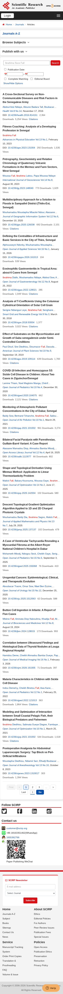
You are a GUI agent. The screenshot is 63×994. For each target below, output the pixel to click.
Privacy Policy (41, 965)
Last (23, 792)
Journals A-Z (8, 914)
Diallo (10, 277)
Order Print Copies (11, 956)
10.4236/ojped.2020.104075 (22, 395)
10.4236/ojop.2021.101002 (22, 737)
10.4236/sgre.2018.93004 (21, 322)
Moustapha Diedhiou (13, 761)
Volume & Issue (10, 974)
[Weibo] (49, 811)
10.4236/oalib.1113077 (19, 456)
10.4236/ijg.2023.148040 (20, 188)
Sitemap (6, 927)
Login (7, 15)
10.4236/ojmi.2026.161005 (21, 667)
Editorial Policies (42, 918)
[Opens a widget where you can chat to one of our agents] (51, 988)
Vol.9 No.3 (44, 314)
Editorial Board (42, 79)
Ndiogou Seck (29, 553)
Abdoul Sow (48, 277)
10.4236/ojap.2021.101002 (22, 428)
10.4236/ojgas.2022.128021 (22, 289)
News (5, 936)
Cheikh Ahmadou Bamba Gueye (36, 655)
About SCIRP (43, 909)
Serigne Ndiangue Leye (15, 310)
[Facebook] (19, 811)
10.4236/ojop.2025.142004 (22, 493)
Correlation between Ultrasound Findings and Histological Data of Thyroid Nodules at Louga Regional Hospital (31, 646)
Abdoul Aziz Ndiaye (12, 107)
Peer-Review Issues (44, 927)
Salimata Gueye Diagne (35, 724)
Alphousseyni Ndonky (13, 244)
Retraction (39, 960)
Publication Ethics (43, 951)
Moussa (9, 175)
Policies (39, 942)
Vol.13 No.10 (42, 765)
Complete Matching (18, 79)
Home (9, 24)
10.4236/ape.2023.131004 (21, 147)
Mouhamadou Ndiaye (30, 277)
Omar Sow (27, 586)
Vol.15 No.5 (36, 558)
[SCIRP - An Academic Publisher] (22, 5)
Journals (19, 24)
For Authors (40, 923)
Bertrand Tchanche (24, 415)
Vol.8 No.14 (16, 111)
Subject (6, 918)
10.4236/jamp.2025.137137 (22, 529)
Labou (24, 175)
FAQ (4, 970)
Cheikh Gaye (44, 553)
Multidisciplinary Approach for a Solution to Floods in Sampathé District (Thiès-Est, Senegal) (29, 203)
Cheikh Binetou (29, 688)
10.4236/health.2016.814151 (22, 115)
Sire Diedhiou (21, 346)
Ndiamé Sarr (31, 761)
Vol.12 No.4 (38, 452)
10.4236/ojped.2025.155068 (22, 566)
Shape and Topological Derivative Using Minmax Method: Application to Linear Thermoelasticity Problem (27, 472)
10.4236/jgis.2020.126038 (21, 224)
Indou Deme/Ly (10, 688)
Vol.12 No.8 (44, 281)
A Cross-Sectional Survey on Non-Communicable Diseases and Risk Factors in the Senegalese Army (30, 98)
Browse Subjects (14, 42)
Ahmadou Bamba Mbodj (41, 448)
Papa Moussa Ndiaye (45, 175)
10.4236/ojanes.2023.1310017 (23, 773)
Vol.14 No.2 (39, 485)
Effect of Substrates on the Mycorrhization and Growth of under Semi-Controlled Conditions (31, 338)
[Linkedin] (34, 811)
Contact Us (8, 932)
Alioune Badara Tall (33, 107)
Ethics (37, 914)
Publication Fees (42, 932)
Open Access (40, 947)
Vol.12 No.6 (52, 216)
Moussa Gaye (41, 480)
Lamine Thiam (10, 383)
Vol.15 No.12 (34, 590)
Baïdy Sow (8, 415)
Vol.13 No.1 (41, 139)
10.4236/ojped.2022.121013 (22, 700)
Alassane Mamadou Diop (15, 448)
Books (5, 923)
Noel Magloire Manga (30, 383)
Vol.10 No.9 (45, 350)
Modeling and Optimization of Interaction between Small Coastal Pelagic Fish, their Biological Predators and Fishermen (28, 715)
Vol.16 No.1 (43, 249)
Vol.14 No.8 (46, 180)
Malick (8, 480)
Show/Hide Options (13, 83)
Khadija (48, 619)
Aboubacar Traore (12, 586)
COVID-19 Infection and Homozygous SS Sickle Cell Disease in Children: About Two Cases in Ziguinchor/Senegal (28, 374)
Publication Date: (16, 69)
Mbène (8, 619)
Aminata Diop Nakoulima (27, 619)
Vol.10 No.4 (36, 387)
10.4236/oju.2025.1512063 (22, 598)
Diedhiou (12, 724)
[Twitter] (4, 811)
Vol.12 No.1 (36, 692)
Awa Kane (45, 688)
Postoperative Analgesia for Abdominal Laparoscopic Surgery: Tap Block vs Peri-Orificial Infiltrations (28, 752)
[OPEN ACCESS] (53, 5)
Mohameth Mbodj (12, 553)
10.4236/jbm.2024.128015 (21, 631)
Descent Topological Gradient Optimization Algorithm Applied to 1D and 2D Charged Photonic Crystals (29, 508)
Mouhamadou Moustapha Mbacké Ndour (23, 212)
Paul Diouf (8, 346)
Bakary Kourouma (24, 480)
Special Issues (41, 936)
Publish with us (13, 51)
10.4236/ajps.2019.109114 (21, 359)
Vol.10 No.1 (38, 420)
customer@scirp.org (16, 828)
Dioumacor (37, 346)
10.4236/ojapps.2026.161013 (23, 257)
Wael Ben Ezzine (43, 586)
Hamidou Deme (11, 655)
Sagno (37, 517)
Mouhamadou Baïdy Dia (15, 517)
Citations (33, 119)
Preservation (40, 956)
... (46, 787)
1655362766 (12, 837)
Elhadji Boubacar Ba (49, 761)
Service (7, 942)
